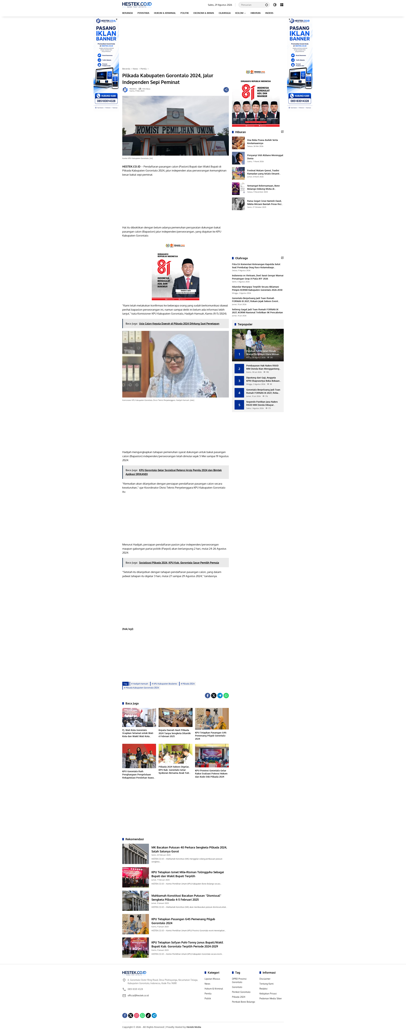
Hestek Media (194, 1027)
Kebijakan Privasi (268, 993)
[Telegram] (220, 695)
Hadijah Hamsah (140, 683)
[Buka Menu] (282, 5)
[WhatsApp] (226, 695)
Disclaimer (264, 978)
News (207, 983)
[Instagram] (136, 1015)
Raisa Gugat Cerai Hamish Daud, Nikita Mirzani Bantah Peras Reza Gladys (265, 203)
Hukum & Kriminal (214, 988)
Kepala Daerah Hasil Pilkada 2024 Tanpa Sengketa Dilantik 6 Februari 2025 (175, 733)
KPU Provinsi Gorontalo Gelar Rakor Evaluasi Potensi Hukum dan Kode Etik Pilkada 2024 (211, 773)
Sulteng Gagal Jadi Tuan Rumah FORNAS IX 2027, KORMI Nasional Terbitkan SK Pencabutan (257, 311)
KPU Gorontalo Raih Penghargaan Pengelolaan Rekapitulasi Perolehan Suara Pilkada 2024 (138, 774)
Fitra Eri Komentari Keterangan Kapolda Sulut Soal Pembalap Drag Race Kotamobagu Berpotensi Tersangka (256, 266)
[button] (266, 4)
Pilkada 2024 (189, 683)
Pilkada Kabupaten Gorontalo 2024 (142, 687)
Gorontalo (237, 987)
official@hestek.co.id (138, 995)
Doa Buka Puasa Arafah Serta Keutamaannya (262, 142)
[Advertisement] (203, 42)
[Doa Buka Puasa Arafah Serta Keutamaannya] (238, 143)
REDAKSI (133, 89)
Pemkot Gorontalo (241, 992)
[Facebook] (207, 695)
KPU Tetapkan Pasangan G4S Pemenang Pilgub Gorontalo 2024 (210, 735)
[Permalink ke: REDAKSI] (126, 90)
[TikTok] (148, 1015)
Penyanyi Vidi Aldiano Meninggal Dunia (265, 157)
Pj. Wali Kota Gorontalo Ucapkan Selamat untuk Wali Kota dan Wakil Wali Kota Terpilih (137, 733)
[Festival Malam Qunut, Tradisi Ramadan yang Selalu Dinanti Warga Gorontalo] (238, 173)
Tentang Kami (266, 983)
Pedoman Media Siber (270, 998)
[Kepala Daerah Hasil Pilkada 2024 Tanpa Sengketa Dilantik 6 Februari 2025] (175, 717)
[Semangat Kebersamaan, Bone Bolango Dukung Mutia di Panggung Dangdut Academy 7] (238, 188)
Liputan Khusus (212, 978)
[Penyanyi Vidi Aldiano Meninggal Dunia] (238, 158)
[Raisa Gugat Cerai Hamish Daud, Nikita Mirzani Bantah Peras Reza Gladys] (238, 203)
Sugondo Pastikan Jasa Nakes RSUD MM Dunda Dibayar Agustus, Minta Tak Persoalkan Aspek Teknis (262, 403)
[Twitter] (213, 695)
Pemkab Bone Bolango (243, 1001)
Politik (208, 998)
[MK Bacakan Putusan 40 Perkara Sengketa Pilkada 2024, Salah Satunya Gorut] (135, 854)
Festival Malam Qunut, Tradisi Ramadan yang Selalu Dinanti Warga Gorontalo (263, 172)
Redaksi (263, 988)
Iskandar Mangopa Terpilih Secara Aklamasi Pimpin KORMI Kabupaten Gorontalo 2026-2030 (257, 288)
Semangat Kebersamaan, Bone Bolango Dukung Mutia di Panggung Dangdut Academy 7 (263, 187)
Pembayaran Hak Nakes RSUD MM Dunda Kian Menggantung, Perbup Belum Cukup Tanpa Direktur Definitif (263, 367)
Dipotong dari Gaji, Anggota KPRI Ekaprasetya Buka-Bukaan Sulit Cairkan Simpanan (263, 379)
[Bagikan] (226, 89)
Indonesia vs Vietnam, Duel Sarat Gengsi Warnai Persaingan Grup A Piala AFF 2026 (257, 277)
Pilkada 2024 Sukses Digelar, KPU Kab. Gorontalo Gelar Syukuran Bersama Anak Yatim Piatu (175, 770)
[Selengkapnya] (282, 131)
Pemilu (208, 993)
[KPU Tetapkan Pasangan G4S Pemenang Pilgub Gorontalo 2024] (212, 718)
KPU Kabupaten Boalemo (165, 683)
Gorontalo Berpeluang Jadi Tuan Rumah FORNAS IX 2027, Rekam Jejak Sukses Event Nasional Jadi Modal (255, 300)
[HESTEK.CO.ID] (137, 4)
